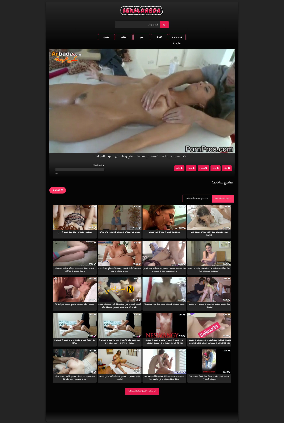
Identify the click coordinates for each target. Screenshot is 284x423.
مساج (189, 168)
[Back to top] (274, 414)
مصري (106, 37)
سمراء (202, 168)
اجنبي (141, 37)
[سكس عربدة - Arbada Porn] (142, 11)
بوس (214, 168)
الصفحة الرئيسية (176, 38)
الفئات (159, 37)
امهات (124, 37)
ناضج (178, 168)
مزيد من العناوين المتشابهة (142, 391)
